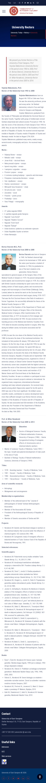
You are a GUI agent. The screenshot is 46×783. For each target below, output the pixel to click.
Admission (5, 747)
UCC (3, 752)
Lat (15, 3)
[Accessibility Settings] (40, 777)
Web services (6, 756)
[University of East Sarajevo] (23, 11)
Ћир (9, 3)
